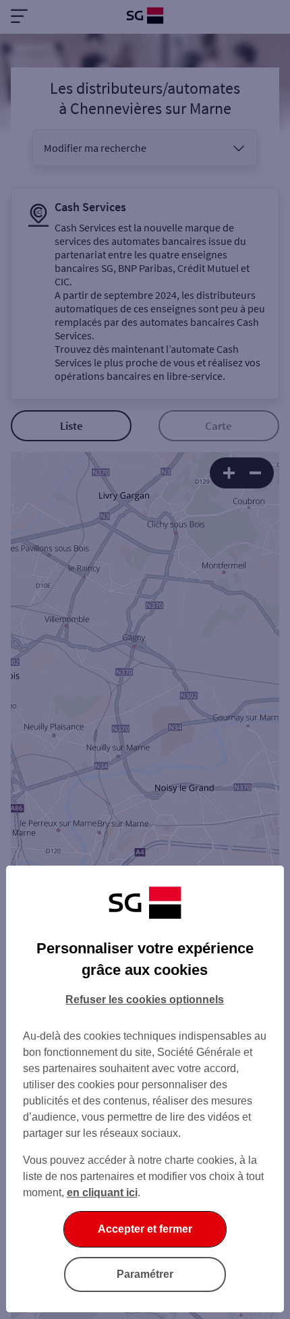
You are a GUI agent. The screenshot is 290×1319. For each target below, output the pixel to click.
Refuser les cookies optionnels (144, 999)
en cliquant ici (102, 1192)
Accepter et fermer (145, 1229)
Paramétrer (145, 1274)
